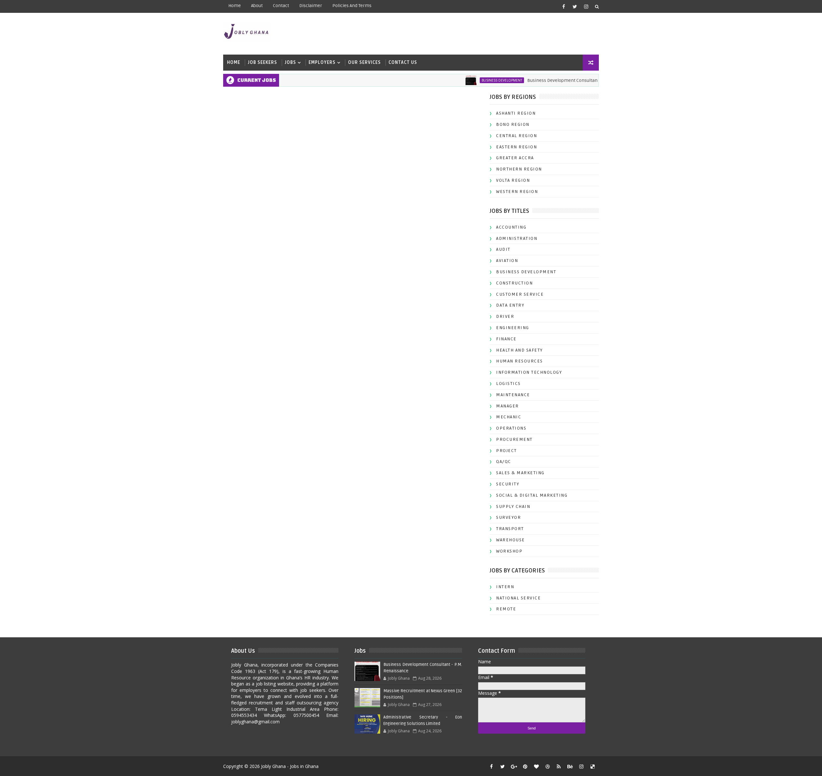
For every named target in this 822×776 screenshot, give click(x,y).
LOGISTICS (508, 383)
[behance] (570, 766)
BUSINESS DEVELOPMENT (487, 80)
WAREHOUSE (510, 540)
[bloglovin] (536, 766)
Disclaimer (310, 5)
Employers (322, 62)
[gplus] (514, 766)
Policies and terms (352, 5)
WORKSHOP (509, 551)
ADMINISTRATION (516, 238)
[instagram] (586, 6)
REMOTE (506, 609)
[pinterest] (525, 766)
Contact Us (403, 62)
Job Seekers (262, 62)
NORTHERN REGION (519, 169)
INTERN (505, 586)
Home (234, 5)
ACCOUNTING (511, 227)
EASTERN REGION (516, 147)
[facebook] (563, 6)
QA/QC (503, 461)
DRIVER (505, 316)
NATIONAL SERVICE (518, 598)
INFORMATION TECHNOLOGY (529, 372)
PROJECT (506, 450)
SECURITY (507, 484)
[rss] (559, 766)
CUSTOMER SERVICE (520, 294)
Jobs (290, 62)
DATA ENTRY (510, 305)
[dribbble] (547, 766)
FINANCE (506, 339)
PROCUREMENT (514, 439)
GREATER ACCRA (515, 158)
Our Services (364, 62)
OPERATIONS (511, 428)
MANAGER (507, 406)
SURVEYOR (508, 517)
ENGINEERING (512, 327)
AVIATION (507, 260)
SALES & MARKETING (520, 472)
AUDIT (503, 249)
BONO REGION (512, 124)
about (257, 5)
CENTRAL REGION (516, 135)
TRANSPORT (510, 528)
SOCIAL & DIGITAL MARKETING (531, 495)
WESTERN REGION (517, 191)
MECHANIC (508, 417)
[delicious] (592, 766)
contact (281, 5)
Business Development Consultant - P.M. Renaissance (568, 80)
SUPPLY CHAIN (513, 506)
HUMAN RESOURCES (519, 361)
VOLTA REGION (513, 180)
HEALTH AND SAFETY (519, 350)
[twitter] (575, 6)
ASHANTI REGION (516, 113)
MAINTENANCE (513, 394)
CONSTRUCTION (514, 283)
